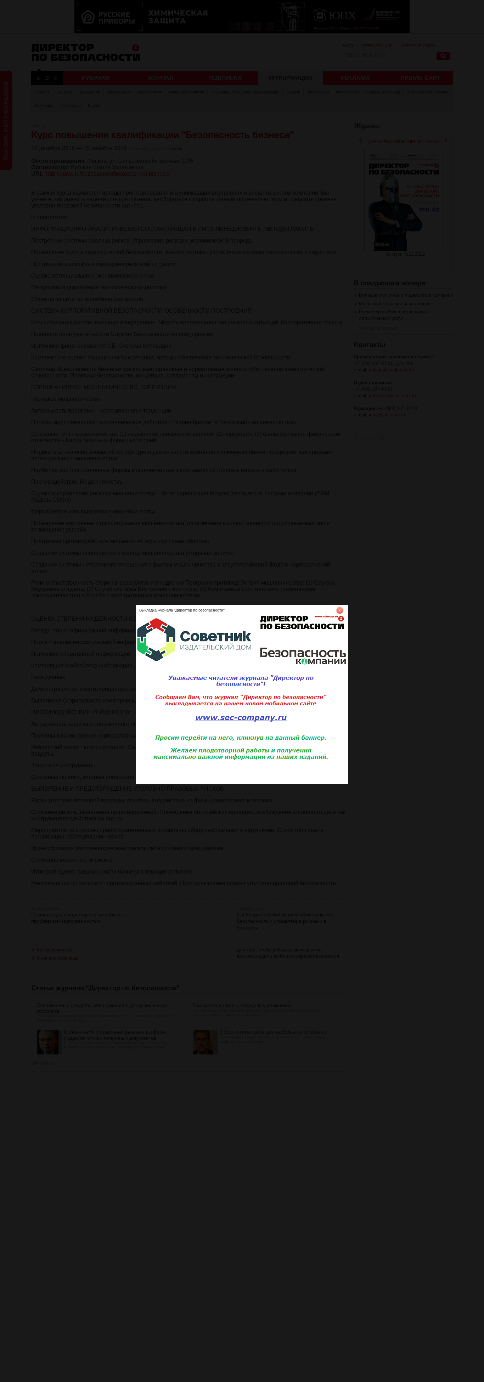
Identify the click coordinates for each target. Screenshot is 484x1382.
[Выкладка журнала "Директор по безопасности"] (242, 782)
